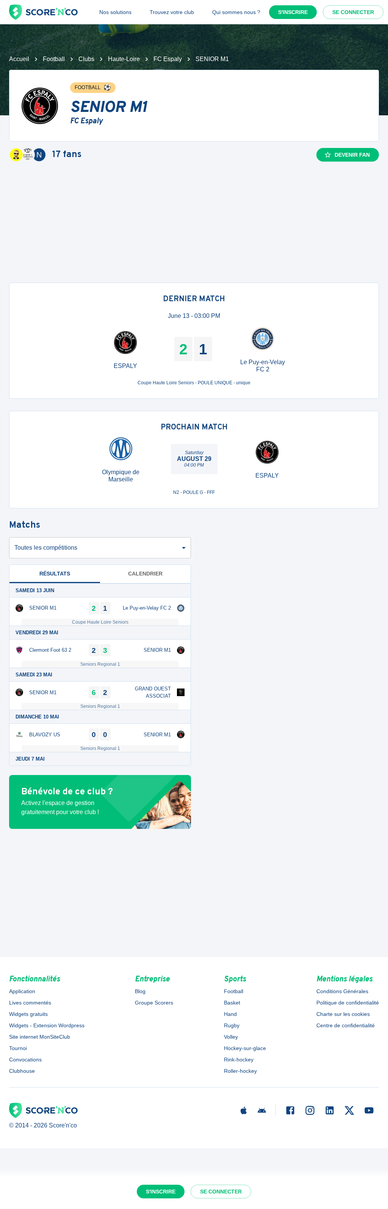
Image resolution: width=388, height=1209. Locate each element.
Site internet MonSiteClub (39, 1037)
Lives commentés (30, 1003)
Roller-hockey (240, 1071)
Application (22, 991)
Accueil (19, 59)
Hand (230, 1014)
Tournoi (18, 1048)
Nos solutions (115, 12)
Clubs (86, 59)
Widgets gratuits (28, 1014)
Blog (140, 991)
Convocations (25, 1059)
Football (54, 59)
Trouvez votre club (172, 12)
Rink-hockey (238, 1059)
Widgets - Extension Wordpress (46, 1025)
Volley (231, 1037)
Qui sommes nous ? (236, 12)
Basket (232, 1003)
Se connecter (353, 12)
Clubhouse (22, 1071)
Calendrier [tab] (145, 574)
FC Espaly (167, 59)
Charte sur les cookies (343, 1014)
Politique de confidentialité (347, 1003)
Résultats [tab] (54, 574)
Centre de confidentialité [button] (345, 1025)
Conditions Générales (342, 991)
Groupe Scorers (154, 1003)
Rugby (231, 1025)
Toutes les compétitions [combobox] (45, 547)
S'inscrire (293, 12)
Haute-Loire (124, 59)
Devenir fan (352, 155)
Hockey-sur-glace (245, 1048)
